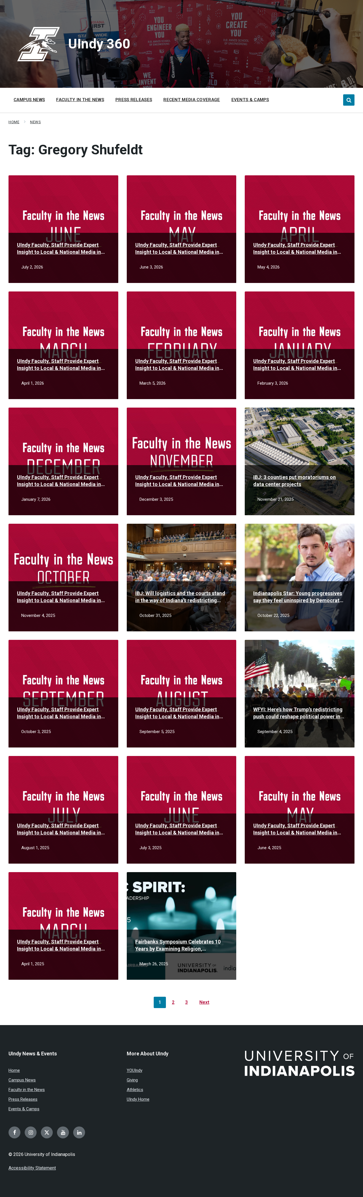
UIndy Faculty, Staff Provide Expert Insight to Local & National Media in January (295, 365)
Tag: (76, 150)
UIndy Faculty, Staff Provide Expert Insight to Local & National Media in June (59, 248)
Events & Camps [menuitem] (250, 99)
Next (204, 1002)
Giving (132, 1080)
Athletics (135, 1089)
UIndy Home (138, 1099)
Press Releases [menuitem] (133, 99)
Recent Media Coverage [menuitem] (191, 99)
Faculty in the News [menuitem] (80, 99)
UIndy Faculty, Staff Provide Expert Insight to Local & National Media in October (59, 597)
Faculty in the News (27, 1089)
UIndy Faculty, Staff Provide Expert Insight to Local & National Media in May (177, 248)
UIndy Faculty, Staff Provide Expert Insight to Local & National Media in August (177, 713)
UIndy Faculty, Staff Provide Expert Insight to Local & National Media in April (295, 248)
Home (14, 122)
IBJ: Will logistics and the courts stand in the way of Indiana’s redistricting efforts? (180, 597)
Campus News (22, 1080)
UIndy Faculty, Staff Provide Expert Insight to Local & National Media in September (59, 713)
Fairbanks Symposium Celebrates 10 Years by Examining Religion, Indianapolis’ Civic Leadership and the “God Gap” (179, 945)
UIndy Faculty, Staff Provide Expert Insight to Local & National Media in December (59, 481)
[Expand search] (348, 100)
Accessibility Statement (32, 1168)
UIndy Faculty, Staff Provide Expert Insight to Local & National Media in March (59, 365)
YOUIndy (134, 1070)
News (35, 122)
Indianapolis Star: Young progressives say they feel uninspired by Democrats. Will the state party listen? (298, 597)
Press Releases (23, 1099)
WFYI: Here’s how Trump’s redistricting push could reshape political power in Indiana (298, 713)
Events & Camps (24, 1108)
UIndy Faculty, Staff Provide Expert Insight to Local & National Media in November (177, 481)
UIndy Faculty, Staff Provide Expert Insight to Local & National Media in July (59, 829)
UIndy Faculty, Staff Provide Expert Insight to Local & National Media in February (177, 365)
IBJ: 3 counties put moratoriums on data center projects (294, 480)
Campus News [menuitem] (29, 99)
